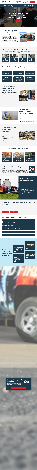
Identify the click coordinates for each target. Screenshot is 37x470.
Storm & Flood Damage (12, 5)
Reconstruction (17, 4)
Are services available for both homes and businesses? (11, 228)
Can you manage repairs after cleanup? (8, 231)
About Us (33, 5)
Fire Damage (9, 5)
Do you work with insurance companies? (8, 225)
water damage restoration (23, 69)
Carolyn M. (15, 255)
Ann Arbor (20, 206)
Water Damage (5, 5)
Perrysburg (23, 206)
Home (3, 4)
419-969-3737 (6, 211)
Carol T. (27, 242)
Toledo (18, 206)
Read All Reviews (5, 255)
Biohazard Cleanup (25, 5)
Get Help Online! (14, 211)
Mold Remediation (30, 5)
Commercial (21, 4)
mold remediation (29, 121)
